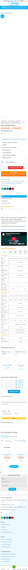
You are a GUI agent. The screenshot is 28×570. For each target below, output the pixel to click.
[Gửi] (25, 7)
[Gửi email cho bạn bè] (10, 189)
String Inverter (15, 122)
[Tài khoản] (23, 4)
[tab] (5, 436)
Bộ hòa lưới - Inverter (14, 120)
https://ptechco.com (10, 509)
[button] (2, 4)
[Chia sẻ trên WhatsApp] (2, 189)
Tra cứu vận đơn (6, 561)
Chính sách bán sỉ (6, 546)
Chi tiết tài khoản (6, 559)
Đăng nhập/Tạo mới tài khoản (9, 554)
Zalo (8, 569)
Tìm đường (3, 569)
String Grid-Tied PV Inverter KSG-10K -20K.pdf (14, 139)
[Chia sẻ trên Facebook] (5, 189)
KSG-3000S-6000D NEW (7, 455)
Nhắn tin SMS (24, 569)
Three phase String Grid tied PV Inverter (13, 123)
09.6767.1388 (10, 504)
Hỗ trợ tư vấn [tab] (6, 203)
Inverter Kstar (5, 122)
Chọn (7, 460)
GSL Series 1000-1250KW (21, 366)
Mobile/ (6, 1)
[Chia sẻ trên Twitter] (7, 189)
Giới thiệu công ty (6, 524)
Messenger (19, 569)
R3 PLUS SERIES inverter (21, 455)
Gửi (14, 418)
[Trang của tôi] (14, 4)
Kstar (2, 162)
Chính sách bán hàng (7, 539)
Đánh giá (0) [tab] (5, 200)
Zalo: (9, 1)
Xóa (26, 159)
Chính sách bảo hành (7, 532)
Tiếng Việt (19, 1)
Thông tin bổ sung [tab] (7, 198)
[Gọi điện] (14, 567)
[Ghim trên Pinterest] (13, 189)
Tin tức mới (4, 529)
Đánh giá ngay (14, 391)
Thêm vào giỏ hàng (15, 167)
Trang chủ (4, 120)
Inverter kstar (6, 185)
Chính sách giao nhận (7, 541)
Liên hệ (4, 527)
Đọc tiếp (21, 369)
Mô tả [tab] (3, 196)
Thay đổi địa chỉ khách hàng (8, 556)
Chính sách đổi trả (6, 544)
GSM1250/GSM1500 (7, 365)
